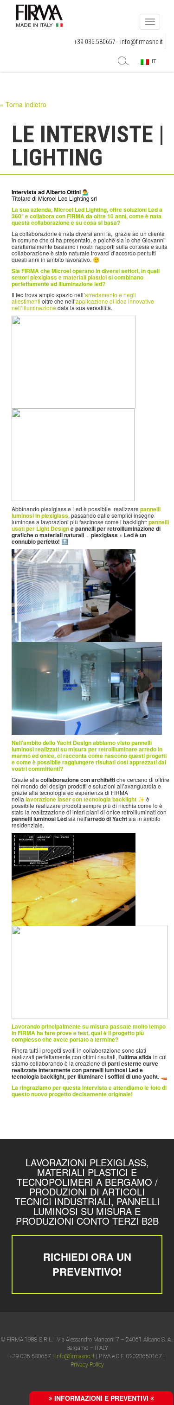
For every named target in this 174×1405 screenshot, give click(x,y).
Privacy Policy (87, 1364)
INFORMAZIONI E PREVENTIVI (101, 1398)
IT (152, 61)
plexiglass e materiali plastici (68, 277)
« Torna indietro (23, 104)
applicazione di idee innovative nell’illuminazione (83, 304)
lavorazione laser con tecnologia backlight (81, 799)
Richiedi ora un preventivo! (87, 1263)
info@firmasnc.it (141, 41)
